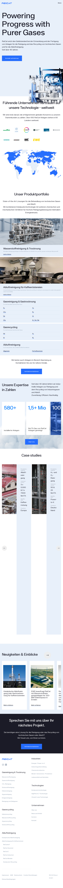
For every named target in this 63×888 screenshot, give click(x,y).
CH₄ (4, 320)
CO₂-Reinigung (6, 784)
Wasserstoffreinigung (9, 777)
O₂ (33, 308)
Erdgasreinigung (7, 798)
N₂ (33, 312)
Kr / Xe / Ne (35, 320)
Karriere (34, 817)
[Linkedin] (6, 765)
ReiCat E (6, 851)
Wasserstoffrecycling (9, 817)
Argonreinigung (7, 794)
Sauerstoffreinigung (8, 780)
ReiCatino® (6, 844)
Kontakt (34, 820)
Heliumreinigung (7, 791)
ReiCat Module (7, 858)
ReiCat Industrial (8, 855)
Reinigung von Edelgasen (10, 801)
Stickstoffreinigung (8, 787)
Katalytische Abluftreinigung (11, 837)
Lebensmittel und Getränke (40, 777)
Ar (33, 316)
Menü (59, 3)
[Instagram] (3, 765)
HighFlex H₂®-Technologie (39, 793)
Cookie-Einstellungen (30, 875)
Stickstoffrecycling (8, 824)
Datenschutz (18, 875)
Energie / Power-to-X (38, 763)
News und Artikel (37, 813)
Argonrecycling (7, 821)
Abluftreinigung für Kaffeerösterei (12, 841)
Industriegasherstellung (39, 766)
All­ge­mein (6, 351)
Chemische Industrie (38, 770)
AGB (11, 875)
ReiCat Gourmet (8, 848)
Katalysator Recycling (10, 862)
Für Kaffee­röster (37, 351)
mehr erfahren (7, 254)
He (4, 316)
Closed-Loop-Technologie (40, 797)
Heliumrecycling (7, 814)
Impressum (5, 875)
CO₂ (4, 312)
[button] (4, 548)
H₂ (4, 308)
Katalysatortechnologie (39, 790)
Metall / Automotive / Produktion (42, 773)
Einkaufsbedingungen (9, 879)
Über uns (34, 810)
